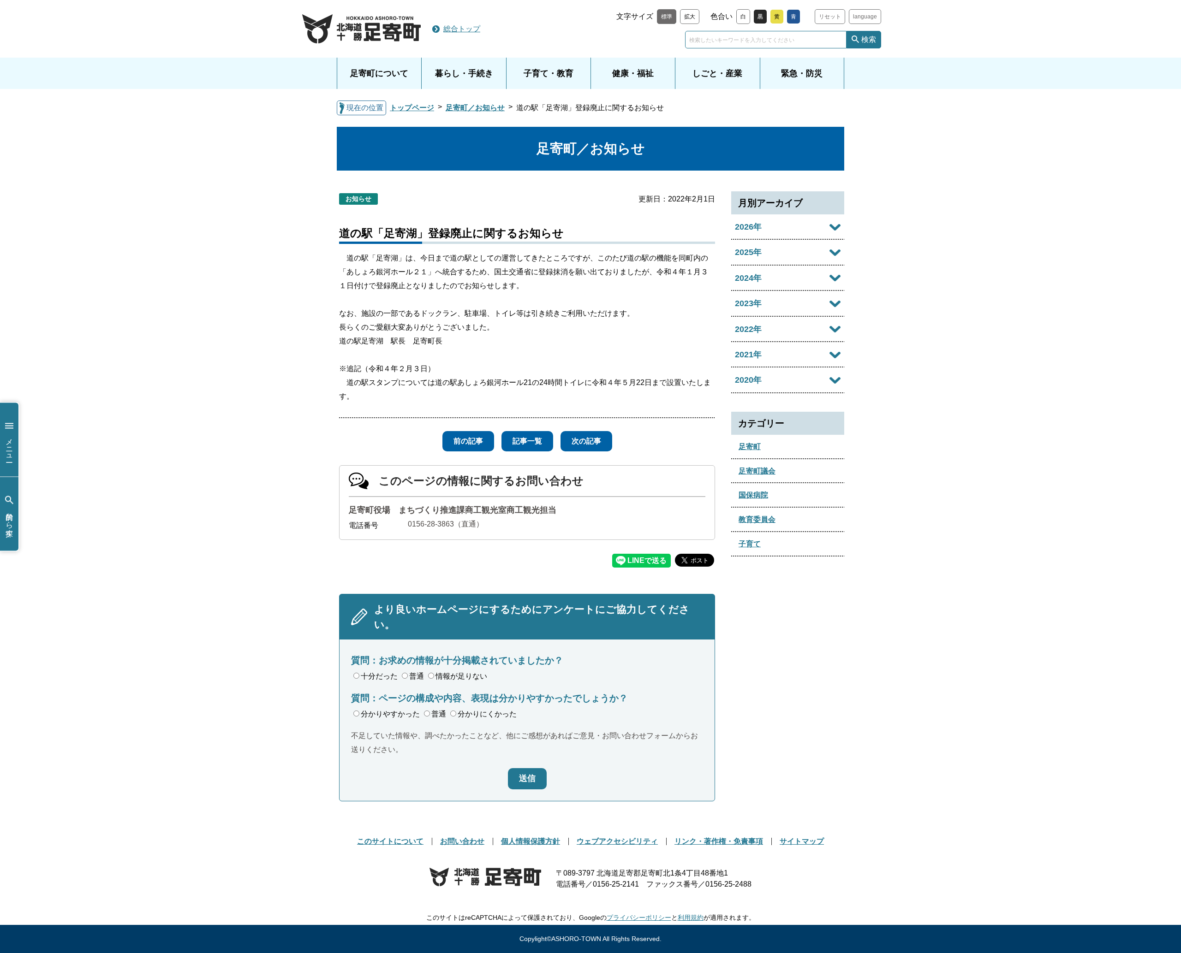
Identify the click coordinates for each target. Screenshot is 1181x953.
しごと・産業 (717, 73)
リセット (830, 16)
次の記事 (586, 441)
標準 (666, 16)
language (865, 16)
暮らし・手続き (464, 73)
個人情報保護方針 (530, 841)
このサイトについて (390, 841)
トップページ (412, 108)
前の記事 (468, 441)
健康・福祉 (633, 73)
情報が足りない (461, 676)
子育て (750, 544)
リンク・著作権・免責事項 (718, 841)
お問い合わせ (462, 841)
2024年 (748, 278)
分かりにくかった (487, 714)
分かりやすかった (390, 714)
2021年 (748, 354)
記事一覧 (527, 441)
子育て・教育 (548, 73)
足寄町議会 (757, 471)
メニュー (9, 446)
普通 (416, 676)
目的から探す (9, 520)
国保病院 (753, 495)
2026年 (748, 226)
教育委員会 (757, 519)
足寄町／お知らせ (475, 108)
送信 (527, 778)
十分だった (379, 676)
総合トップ (461, 29)
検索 (868, 39)
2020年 (748, 380)
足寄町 (750, 446)
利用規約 (691, 917)
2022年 (748, 329)
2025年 (748, 252)
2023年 (748, 303)
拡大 (689, 16)
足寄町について (379, 73)
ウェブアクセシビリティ (617, 841)
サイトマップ (802, 841)
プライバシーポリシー (639, 917)
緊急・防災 (802, 73)
